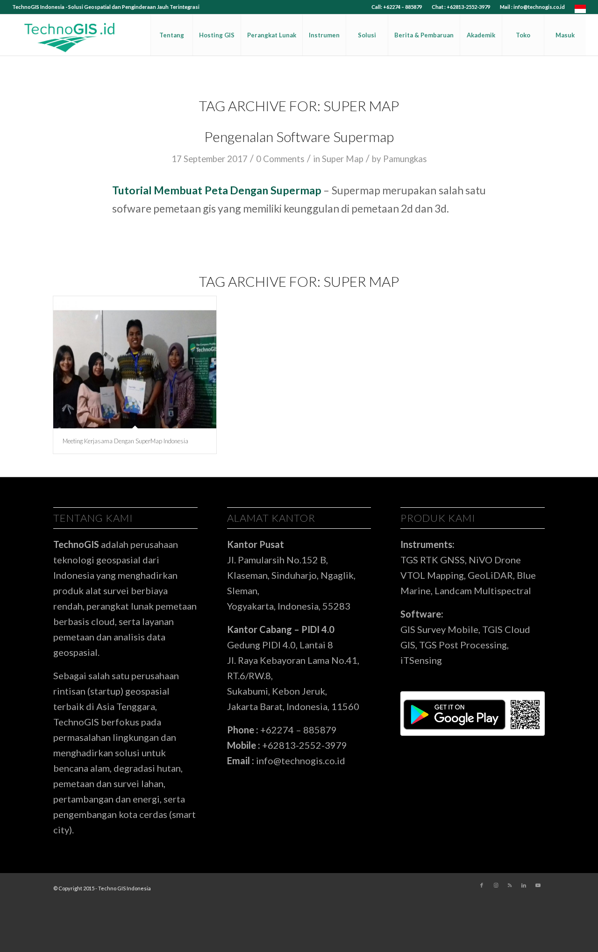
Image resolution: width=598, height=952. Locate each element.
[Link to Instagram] (496, 885)
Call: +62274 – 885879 (396, 7)
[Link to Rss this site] (510, 885)
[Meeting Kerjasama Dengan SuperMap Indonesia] (134, 362)
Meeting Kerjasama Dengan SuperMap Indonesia (125, 441)
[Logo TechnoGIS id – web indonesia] (70, 35)
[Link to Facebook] (482, 885)
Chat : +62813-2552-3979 (461, 7)
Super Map (342, 159)
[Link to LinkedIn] (524, 885)
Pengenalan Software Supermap (299, 136)
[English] (580, 11)
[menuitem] (397, 7)
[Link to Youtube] (538, 885)
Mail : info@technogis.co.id (532, 7)
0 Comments (280, 159)
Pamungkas (405, 159)
